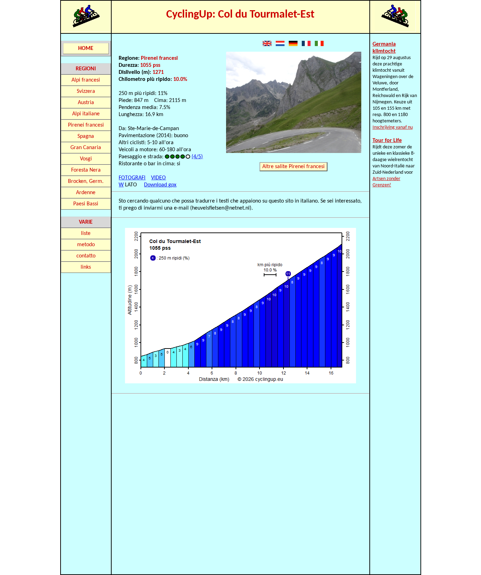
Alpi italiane (86, 114)
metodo (86, 245)
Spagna (85, 136)
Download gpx (160, 185)
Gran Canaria (85, 148)
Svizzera (86, 91)
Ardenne (85, 193)
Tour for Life (387, 140)
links (86, 267)
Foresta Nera (86, 170)
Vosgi (86, 159)
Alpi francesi (85, 80)
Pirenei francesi (86, 125)
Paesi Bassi (85, 204)
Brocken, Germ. (86, 181)
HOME (85, 48)
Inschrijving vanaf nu (393, 127)
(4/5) (197, 157)
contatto (85, 256)
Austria (86, 103)
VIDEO (158, 178)
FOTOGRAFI (132, 178)
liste (85, 233)
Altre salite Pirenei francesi (293, 167)
